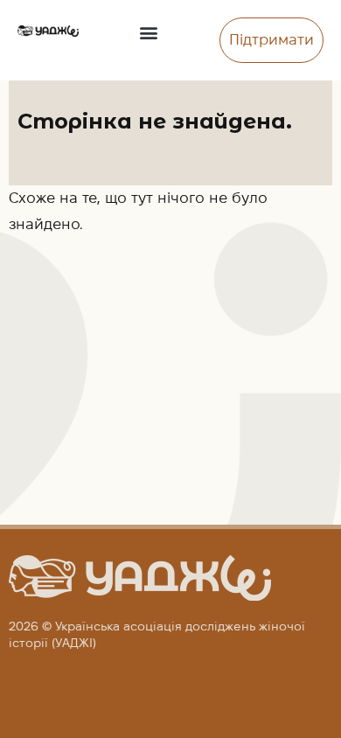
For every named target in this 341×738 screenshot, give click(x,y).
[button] (149, 31)
